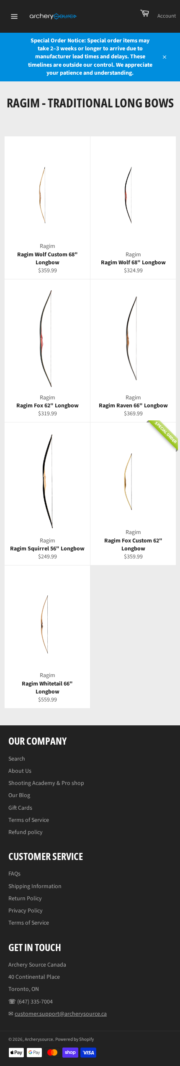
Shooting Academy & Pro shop (46, 783)
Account (166, 16)
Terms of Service (28, 820)
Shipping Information (35, 886)
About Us (19, 771)
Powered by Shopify (74, 1039)
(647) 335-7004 (35, 1002)
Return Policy (25, 898)
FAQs (14, 874)
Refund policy (25, 832)
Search (16, 759)
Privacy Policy (25, 911)
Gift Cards (20, 808)
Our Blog (19, 795)
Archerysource (39, 1039)
